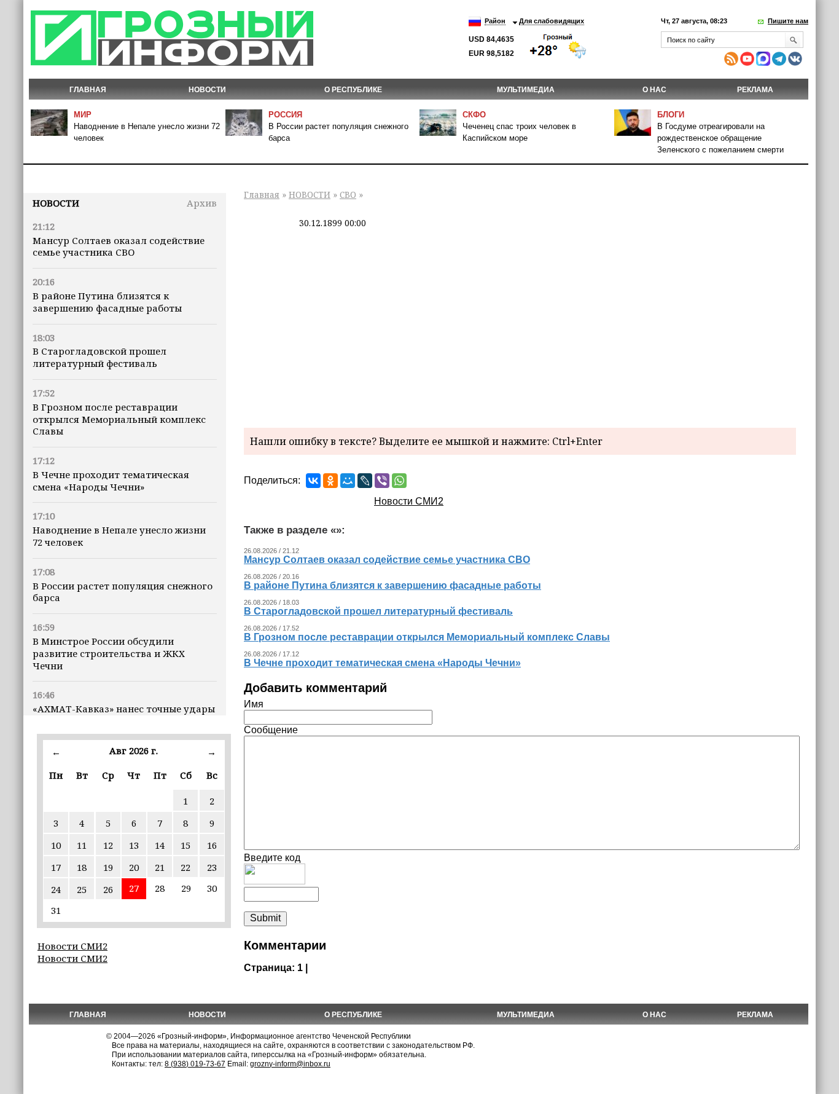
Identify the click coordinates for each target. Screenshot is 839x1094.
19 (108, 867)
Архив (202, 203)
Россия (285, 114)
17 (56, 867)
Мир (83, 114)
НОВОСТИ (207, 89)
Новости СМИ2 (72, 946)
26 (108, 889)
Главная (87, 89)
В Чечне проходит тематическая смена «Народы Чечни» (111, 480)
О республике (353, 89)
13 (134, 845)
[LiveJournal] (364, 480)
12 (108, 845)
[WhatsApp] (399, 480)
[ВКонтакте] (313, 480)
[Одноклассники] (330, 480)
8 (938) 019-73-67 (195, 1064)
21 (160, 867)
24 (56, 889)
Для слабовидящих (551, 21)
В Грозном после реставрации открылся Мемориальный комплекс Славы (119, 419)
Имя (253, 704)
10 (56, 845)
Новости (56, 203)
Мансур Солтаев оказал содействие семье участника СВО (119, 246)
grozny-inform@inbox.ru (290, 1064)
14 (160, 845)
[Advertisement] (520, 326)
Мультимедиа (526, 89)
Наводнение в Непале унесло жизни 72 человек (119, 536)
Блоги (670, 114)
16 (212, 845)
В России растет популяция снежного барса (123, 592)
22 (185, 867)
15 (185, 845)
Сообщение (271, 730)
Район (495, 21)
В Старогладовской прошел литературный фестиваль (99, 357)
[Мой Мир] (347, 480)
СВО (348, 194)
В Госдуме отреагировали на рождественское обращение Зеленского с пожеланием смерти (720, 138)
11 (82, 845)
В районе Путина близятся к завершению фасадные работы (107, 301)
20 (134, 867)
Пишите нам (788, 21)
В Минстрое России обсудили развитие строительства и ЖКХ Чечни (109, 653)
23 (212, 867)
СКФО (474, 114)
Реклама (755, 89)
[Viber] (382, 480)
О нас (654, 89)
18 (82, 867)
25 (82, 889)
